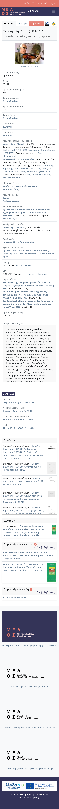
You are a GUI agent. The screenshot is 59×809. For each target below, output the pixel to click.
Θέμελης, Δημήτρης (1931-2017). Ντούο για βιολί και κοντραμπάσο (23, 481)
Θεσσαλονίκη (10, 101)
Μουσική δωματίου (12, 177)
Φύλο (5, 81)
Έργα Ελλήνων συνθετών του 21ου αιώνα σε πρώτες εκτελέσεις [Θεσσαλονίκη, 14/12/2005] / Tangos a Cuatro (28, 555)
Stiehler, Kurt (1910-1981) (15, 150)
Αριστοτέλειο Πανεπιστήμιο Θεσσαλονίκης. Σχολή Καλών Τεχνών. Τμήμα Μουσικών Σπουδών (27, 212)
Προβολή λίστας (45, 547)
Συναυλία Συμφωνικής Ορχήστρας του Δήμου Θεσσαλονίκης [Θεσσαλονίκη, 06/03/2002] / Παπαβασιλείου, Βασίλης (23, 567)
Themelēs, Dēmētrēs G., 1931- (18, 428)
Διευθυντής (8, 239)
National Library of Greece (15, 407)
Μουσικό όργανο (11, 194)
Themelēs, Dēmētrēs (37, 274)
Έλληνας (7, 126)
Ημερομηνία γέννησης (13, 89)
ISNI (5, 425)
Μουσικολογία (10, 156)
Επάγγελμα (8, 132)
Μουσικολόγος (11, 189)
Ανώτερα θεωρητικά (40, 174)
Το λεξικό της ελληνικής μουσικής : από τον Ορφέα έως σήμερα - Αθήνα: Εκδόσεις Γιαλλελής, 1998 (29, 285)
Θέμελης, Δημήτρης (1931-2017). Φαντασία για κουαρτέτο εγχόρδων (22, 466)
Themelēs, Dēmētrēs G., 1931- (18, 419)
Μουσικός (8, 135)
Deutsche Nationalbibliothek (16, 416)
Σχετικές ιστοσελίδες (13, 247)
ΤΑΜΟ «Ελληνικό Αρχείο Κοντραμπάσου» (29, 686)
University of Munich (13, 144)
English (53, 3)
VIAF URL (7, 399)
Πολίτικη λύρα (11, 201)
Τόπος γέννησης (11, 98)
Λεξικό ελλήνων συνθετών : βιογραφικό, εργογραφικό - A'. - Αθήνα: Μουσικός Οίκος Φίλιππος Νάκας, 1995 (26, 294)
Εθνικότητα (8, 123)
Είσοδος (27, 3)
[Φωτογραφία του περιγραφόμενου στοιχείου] (29, 53)
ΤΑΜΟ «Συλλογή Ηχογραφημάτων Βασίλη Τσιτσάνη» (29, 727)
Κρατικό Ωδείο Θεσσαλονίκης (19, 159)
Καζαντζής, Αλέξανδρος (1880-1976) (32, 171)
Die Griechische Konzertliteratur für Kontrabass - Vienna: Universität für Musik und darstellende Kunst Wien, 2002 (28, 304)
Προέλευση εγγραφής (13, 312)
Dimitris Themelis (23, 265)
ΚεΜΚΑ (33, 11)
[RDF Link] (47, 23)
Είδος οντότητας (11, 72)
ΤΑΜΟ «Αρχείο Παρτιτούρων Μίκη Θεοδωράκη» (29, 768)
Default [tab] (10, 23)
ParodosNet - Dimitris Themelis (29, 66)
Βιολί (40, 153)
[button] (35, 547)
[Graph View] (54, 23)
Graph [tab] (24, 23)
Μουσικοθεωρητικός (26, 186)
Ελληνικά (42, 3)
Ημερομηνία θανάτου (13, 106)
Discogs (6, 262)
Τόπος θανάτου (10, 115)
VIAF (5, 270)
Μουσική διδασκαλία (13, 206)
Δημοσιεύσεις (9, 279)
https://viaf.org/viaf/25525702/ (19, 402)
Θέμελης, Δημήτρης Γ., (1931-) (18, 411)
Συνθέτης (8, 186)
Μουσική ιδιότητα (11, 183)
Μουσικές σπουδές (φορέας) (17, 140)
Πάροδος (7, 253)
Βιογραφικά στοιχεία (13, 323)
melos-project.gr (27, 794)
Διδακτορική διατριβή (14, 597)
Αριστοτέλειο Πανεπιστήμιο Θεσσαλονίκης (26, 250)
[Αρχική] (15, 11)
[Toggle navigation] (53, 11)
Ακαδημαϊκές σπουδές (13, 224)
